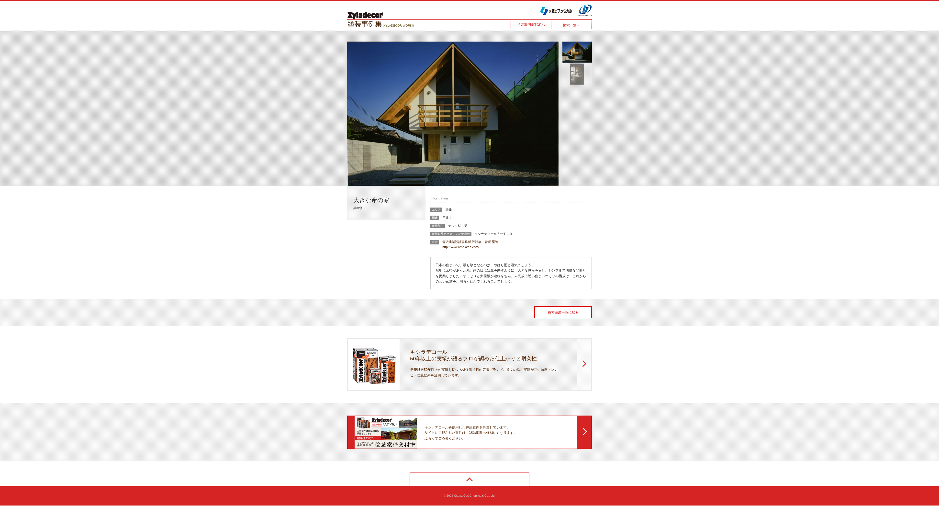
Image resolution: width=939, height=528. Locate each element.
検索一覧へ (571, 25)
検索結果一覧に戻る (563, 312)
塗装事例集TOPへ (531, 25)
